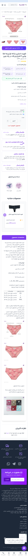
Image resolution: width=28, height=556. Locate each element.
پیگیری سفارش (23, 523)
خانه (26, 554)
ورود (9, 554)
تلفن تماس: (24, 508)
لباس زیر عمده (17, 12)
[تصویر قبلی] (5, 26)
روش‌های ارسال (23, 526)
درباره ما (25, 519)
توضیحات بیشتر (7, 165)
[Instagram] (19, 464)
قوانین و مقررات (23, 528)
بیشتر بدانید (6, 132)
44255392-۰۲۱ (17, 508)
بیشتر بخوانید (23, 104)
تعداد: (23, 117)
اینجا (7, 433)
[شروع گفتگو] (24, 548)
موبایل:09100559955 (22, 509)
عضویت (7, 479)
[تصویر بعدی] (23, 26)
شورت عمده (16, 255)
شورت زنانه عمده (8, 12)
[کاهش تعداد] (20, 120)
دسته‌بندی (20, 554)
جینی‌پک (24, 12)
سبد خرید (14, 554)
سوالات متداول (23, 521)
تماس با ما (3, 554)
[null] (14, 538)
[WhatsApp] (8, 464)
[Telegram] (14, 464)
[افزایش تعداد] (7, 120)
